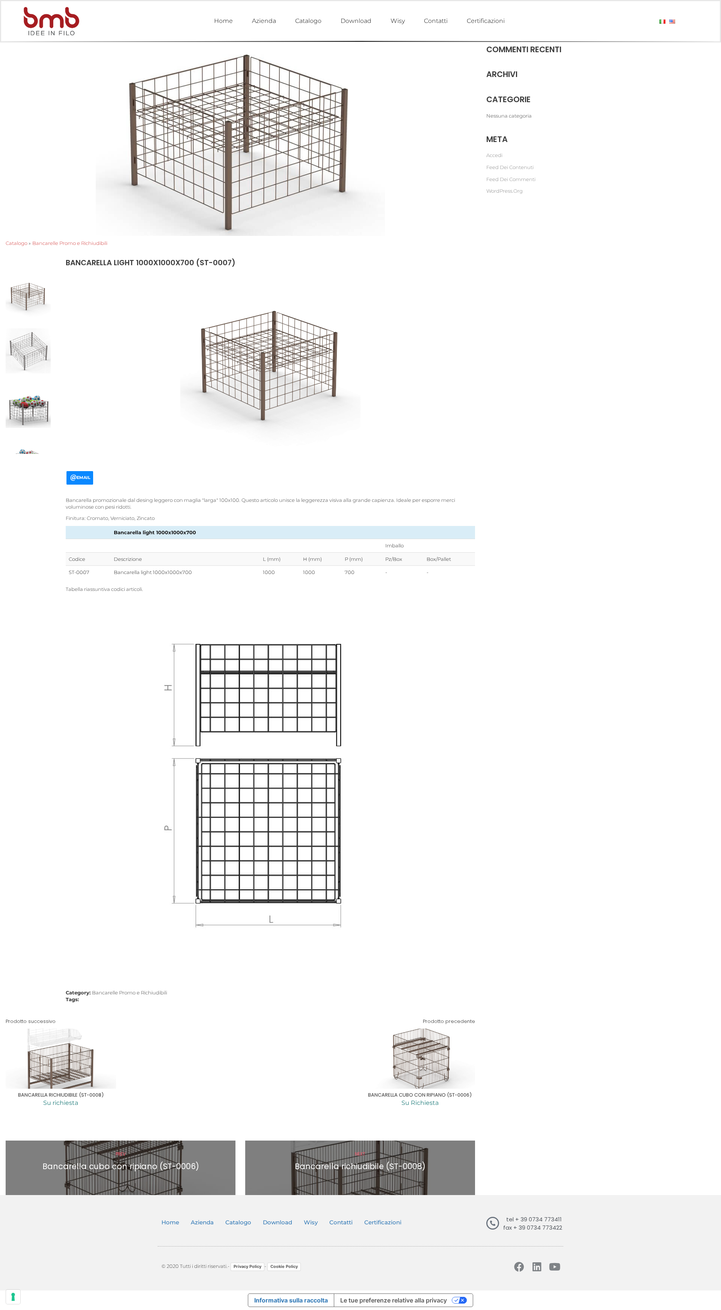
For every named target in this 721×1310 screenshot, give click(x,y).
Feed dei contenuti (510, 167)
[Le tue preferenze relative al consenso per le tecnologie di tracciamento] (13, 1297)
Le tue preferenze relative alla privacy (393, 1300)
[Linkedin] (537, 1267)
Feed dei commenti (510, 179)
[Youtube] (554, 1267)
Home (223, 20)
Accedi (494, 155)
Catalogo (308, 20)
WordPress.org (504, 191)
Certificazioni (486, 20)
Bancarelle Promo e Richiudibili (69, 243)
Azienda (264, 20)
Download (356, 20)
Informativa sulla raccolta (291, 1300)
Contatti (436, 20)
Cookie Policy (284, 1266)
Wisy (398, 20)
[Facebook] (519, 1267)
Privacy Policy (247, 1266)
